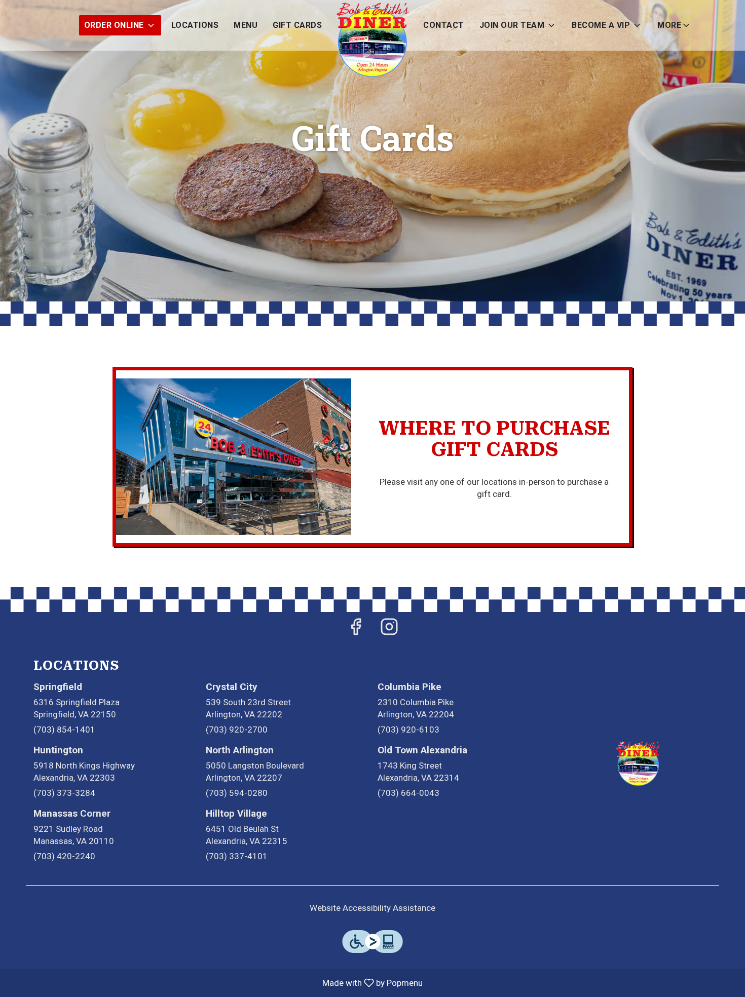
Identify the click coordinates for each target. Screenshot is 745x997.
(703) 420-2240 (64, 856)
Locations (195, 25)
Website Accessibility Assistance (372, 908)
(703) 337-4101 (237, 856)
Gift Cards (297, 25)
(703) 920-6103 (408, 729)
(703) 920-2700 (237, 729)
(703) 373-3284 (64, 793)
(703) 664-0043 (408, 793)
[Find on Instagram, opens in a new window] (389, 630)
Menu (245, 25)
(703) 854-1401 (64, 729)
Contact (443, 25)
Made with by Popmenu (215, 982)
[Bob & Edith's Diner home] (372, 41)
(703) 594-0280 (237, 793)
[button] (120, 25)
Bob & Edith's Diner (638, 764)
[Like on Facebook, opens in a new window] (356, 630)
